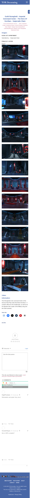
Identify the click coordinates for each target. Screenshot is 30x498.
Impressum (11, 494)
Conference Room (10, 25)
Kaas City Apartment (20, 27)
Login (26, 348)
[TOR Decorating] (15, 477)
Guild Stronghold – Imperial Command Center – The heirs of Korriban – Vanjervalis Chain (15, 19)
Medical (16, 28)
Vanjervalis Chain (15, 30)
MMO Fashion (8, 480)
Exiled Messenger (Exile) (10, 23)
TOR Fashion (16, 480)
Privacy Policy (18, 494)
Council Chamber (19, 25)
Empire (9, 27)
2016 (20, 23)
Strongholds (23, 28)
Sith (19, 28)
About (23, 480)
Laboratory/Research (9, 28)
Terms (17, 482)
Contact (12, 482)
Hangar (13, 27)
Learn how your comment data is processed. (14, 375)
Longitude (18, 487)
